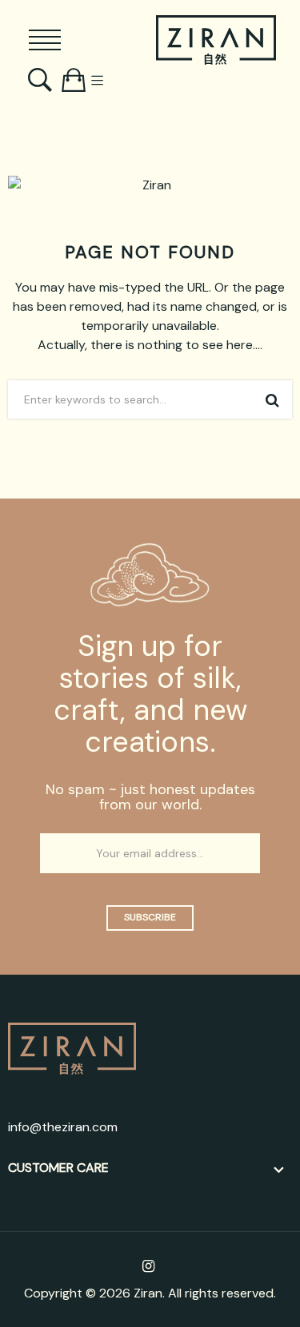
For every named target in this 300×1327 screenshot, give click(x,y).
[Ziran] (216, 40)
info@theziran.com (63, 1126)
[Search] (42, 80)
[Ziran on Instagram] (148, 1266)
